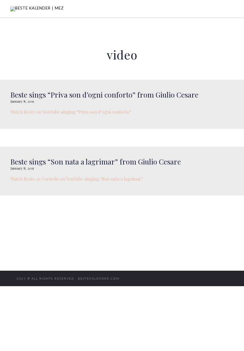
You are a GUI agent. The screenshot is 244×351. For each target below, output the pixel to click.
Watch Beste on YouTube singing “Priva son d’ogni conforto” (70, 112)
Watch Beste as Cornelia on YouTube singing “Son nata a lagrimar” (76, 179)
